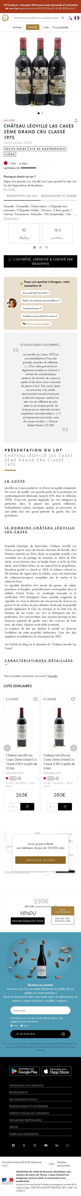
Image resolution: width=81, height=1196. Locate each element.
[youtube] (45, 1145)
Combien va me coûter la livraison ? (40, 316)
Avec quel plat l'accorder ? (36, 292)
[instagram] (35, 1145)
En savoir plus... (11, 218)
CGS (51, 1163)
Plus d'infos (9, 189)
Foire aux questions (24, 1134)
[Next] (73, 748)
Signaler (53, 676)
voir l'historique (62, 910)
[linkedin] (57, 1145)
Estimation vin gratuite (26, 1085)
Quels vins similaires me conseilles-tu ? (41, 300)
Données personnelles (63, 1163)
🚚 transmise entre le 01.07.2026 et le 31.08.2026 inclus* (40, 6)
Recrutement (18, 1092)
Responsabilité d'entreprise (28, 1106)
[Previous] (7, 748)
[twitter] (24, 1145)
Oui (16, 1025)
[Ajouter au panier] (27, 806)
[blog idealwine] (67, 1145)
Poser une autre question (38, 323)
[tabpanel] (40, 212)
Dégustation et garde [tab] (59, 195)
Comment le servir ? (32, 308)
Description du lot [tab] (22, 195)
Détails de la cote (40, 860)
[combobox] (14, 806)
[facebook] (13, 1145)
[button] (38, 72)
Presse (13, 1127)
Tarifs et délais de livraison (29, 1113)
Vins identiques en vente (28, 921)
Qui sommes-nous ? (23, 1099)
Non (26, 1025)
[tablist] (40, 196)
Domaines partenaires (25, 1120)
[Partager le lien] (76, 120)
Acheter (17, 27)
